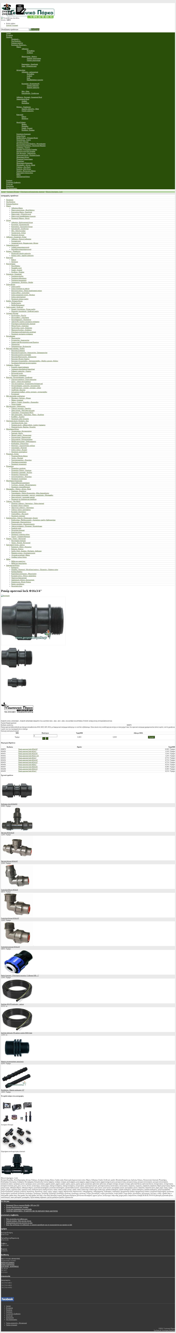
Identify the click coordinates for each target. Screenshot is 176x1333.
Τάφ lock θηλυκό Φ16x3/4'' (9, 861)
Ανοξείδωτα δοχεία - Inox (19, 423)
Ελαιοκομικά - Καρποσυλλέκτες (21, 522)
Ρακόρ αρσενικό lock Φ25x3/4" (28, 760)
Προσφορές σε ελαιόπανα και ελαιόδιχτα (23, 499)
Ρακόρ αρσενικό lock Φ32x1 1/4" (28, 756)
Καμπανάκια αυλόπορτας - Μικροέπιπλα (23, 574)
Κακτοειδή (9, 258)
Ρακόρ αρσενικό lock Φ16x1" (27, 771)
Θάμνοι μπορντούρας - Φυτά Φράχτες (23, 210)
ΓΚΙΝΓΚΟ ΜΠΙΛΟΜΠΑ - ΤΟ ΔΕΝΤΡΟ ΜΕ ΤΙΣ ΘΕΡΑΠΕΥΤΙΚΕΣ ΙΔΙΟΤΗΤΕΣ (32, 1211)
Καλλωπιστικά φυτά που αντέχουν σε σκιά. (19, 1223)
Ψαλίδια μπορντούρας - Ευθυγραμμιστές (23, 441)
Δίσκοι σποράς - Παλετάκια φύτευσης (23, 410)
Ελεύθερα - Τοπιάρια (17, 272)
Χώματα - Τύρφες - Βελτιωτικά (16, 539)
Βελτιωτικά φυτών (17, 373)
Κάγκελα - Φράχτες (17, 549)
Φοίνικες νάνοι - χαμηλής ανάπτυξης (22, 255)
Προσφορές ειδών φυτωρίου (20, 419)
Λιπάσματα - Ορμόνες (13, 365)
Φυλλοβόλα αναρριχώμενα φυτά (21, 249)
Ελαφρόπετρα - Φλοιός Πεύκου (21, 582)
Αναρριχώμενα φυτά (12, 245)
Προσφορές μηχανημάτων (19, 452)
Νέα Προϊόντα (10, 202)
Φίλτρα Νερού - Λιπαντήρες (20, 326)
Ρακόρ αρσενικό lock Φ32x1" (27, 751)
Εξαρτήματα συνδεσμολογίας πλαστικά (32, 192)
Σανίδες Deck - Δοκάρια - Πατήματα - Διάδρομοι (26, 551)
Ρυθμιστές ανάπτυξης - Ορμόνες (21, 371)
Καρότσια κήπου (16, 532)
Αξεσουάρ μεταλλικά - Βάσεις (20, 555)
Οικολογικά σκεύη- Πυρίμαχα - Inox (17, 421)
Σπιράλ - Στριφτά (16, 270)
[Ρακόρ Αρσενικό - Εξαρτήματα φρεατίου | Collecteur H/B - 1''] (17, 974)
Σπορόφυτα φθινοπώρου (18, 278)
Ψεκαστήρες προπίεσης (18, 468)
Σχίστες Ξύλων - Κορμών (19, 450)
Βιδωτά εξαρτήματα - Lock (54, 192)
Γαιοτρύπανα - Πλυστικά (19, 448)
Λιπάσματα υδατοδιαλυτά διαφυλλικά (23, 369)
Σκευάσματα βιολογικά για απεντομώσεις (23, 363)
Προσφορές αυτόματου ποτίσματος (22, 334)
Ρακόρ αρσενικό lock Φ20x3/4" (28, 767)
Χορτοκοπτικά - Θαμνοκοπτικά (21, 437)
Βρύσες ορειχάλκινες (17, 584)
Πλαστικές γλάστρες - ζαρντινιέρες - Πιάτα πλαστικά (27, 503)
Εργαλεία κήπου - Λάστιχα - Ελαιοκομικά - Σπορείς (22, 518)
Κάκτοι (13, 260)
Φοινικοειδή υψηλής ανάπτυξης (21, 253)
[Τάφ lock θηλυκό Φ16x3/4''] (17, 859)
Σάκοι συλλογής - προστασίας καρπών (23, 497)
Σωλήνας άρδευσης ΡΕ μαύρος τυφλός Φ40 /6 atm (16, 1033)
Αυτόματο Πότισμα (13, 192)
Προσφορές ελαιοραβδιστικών (20, 487)
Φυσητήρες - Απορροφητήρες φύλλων (23, 446)
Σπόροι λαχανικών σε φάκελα (20, 289)
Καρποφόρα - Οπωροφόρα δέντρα (21, 227)
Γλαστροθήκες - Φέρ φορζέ (19, 514)
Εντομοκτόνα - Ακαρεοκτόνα (20, 340)
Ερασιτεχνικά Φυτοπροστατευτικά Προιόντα (25, 342)
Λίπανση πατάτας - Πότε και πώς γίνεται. (18, 1221)
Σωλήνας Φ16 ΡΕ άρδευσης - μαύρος (12, 1004)
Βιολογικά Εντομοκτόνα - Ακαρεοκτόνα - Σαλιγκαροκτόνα (29, 353)
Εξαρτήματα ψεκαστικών (19, 462)
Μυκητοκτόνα (15, 338)
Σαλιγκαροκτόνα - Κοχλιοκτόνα (21, 346)
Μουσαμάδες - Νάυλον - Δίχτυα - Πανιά (18, 489)
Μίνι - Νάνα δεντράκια (18, 231)
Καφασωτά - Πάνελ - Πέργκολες (21, 547)
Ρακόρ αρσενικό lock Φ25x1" (27, 758)
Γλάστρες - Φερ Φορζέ (13, 501)
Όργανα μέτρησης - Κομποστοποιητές (23, 524)
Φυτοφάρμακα (10, 336)
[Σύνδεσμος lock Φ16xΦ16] (17, 802)
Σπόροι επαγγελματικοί (18, 297)
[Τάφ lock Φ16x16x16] (17, 831)
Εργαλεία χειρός (16, 528)
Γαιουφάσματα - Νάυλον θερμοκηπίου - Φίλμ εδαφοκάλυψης (30, 493)
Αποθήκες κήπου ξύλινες (19, 557)
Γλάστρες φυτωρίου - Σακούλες (21, 408)
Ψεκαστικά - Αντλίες (12, 454)
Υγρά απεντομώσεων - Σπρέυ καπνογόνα (23, 379)
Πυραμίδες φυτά (16, 268)
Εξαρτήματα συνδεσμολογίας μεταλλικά (23, 332)
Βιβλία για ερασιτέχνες (18, 561)
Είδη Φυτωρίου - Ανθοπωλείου (15, 406)
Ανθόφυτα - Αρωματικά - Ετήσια (16, 237)
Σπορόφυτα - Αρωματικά (14, 274)
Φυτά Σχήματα (10, 264)
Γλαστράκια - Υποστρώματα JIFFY (22, 412)
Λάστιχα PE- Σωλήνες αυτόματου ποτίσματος (25, 322)
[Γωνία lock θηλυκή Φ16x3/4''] (17, 916)
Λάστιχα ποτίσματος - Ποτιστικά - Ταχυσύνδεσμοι (26, 526)
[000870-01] (17, 669)
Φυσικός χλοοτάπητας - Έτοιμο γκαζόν (23, 309)
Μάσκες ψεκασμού (17, 400)
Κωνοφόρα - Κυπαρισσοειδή (20, 224)
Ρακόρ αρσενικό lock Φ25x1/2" (28, 762)
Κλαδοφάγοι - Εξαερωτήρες (20, 443)
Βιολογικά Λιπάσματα (18, 350)
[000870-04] (17, 719)
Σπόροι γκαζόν (15, 286)
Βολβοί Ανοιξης (16, 303)
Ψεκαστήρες (10, 466)
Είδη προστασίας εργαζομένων (15, 396)
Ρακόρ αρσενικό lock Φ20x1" (27, 764)
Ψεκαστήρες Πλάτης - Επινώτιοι (21, 470)
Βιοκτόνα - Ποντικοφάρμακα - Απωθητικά (19, 377)
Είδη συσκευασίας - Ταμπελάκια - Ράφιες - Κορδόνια (27, 415)
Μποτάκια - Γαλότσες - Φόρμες (21, 398)
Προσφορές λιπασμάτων (18, 375)
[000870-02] (17, 694)
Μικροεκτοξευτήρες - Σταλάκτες (21, 330)
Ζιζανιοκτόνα (15, 344)
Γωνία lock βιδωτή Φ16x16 (9, 890)
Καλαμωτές (15, 567)
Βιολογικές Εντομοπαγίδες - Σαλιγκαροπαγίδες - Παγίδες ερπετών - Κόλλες (34, 361)
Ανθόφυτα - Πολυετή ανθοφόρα (21, 239)
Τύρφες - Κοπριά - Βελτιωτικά (20, 543)
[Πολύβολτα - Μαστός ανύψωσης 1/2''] (17, 1088)
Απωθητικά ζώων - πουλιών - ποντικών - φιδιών (26, 388)
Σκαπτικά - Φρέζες (17, 433)
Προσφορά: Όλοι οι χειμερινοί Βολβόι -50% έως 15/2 (22, 1205)
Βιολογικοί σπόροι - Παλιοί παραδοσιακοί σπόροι (26, 291)
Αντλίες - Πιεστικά (17, 458)
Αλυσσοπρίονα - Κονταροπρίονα (21, 431)
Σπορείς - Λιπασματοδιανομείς (20, 536)
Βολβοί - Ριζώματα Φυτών (14, 301)
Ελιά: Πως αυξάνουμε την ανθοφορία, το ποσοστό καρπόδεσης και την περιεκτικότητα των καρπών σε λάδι (39, 1225)
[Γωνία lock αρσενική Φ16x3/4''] (17, 945)
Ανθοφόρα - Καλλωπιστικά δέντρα (22, 222)
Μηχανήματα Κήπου (12, 429)
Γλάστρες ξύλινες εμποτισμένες (21, 510)
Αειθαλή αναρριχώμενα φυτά (20, 247)
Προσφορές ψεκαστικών (18, 464)
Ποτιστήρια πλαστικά (17, 530)
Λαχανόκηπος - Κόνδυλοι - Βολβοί (22, 282)
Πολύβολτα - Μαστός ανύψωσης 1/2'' (12, 1090)
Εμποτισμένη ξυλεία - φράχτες (15, 545)
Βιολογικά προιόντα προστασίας (21, 355)
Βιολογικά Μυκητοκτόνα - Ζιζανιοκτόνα (23, 357)
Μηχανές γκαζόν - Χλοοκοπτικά (21, 435)
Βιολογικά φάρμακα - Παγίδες (15, 348)
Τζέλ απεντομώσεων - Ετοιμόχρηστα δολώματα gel (27, 384)
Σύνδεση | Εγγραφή (12, 25)
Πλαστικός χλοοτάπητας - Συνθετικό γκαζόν (25, 311)
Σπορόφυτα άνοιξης (17, 276)
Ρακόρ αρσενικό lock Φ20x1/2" (28, 769)
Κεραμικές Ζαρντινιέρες (18, 512)
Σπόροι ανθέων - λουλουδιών (20, 293)
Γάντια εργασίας (16, 404)
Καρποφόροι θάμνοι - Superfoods (21, 212)
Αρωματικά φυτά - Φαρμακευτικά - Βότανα (24, 243)
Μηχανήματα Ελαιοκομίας (14, 481)
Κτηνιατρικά (15, 394)
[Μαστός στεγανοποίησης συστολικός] (17, 1060)
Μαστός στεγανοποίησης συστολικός (12, 1061)
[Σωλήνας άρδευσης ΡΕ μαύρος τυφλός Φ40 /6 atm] (17, 1031)
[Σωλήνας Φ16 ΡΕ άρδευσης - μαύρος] (17, 1002)
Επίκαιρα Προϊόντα (12, 204)
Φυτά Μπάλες (15, 266)
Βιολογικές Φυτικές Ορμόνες (20, 359)
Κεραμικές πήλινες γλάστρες (20, 505)
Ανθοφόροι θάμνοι (17, 208)
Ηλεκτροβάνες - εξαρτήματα (20, 317)
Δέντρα (8, 220)
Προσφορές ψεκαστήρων (19, 479)
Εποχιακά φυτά (16, 241)
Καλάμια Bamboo (16, 572)
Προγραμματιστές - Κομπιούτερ (21, 319)
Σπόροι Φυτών (10, 284)
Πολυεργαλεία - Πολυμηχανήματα (21, 439)
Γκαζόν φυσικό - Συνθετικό (14, 307)
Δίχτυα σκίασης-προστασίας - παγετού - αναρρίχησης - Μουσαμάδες (32, 495)
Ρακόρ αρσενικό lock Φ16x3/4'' (28, 749)
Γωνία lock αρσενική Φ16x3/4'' (10, 947)
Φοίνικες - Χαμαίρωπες (13, 251)
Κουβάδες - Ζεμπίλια (17, 417)
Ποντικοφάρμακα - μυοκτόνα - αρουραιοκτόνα (25, 386)
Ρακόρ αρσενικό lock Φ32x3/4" (28, 754)
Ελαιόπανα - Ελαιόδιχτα (18, 491)
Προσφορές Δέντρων (17, 235)
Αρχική (3, 192)
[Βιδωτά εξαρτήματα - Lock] (17, 1176)
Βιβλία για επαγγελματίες (19, 563)
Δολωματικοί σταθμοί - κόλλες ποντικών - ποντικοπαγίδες (29, 392)
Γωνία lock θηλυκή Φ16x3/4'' (10, 918)
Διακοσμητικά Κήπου (12, 565)
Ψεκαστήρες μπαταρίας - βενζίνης (21, 472)
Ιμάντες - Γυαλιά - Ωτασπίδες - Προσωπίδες (25, 402)
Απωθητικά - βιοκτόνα (18, 390)
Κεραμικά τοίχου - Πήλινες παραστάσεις (23, 576)
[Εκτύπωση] (5, 596)
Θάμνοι (8, 206)
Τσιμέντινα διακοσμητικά (19, 578)
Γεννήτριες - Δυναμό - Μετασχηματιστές (23, 485)
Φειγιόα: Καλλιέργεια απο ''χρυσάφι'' (17, 1207)
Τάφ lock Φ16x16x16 (7, 833)
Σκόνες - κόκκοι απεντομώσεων (21, 381)
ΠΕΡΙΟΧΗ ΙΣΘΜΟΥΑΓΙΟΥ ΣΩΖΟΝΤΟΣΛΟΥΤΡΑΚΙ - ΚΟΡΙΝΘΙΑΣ (10, 1264)
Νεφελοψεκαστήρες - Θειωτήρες (21, 460)
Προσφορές (9, 200)
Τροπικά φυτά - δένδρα (18, 233)
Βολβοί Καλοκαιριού (17, 305)
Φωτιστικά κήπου (16, 586)
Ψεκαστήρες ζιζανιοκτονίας (19, 474)
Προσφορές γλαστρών (18, 516)
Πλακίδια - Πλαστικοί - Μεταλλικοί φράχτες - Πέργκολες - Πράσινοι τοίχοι (34, 569)
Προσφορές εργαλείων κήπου (20, 534)
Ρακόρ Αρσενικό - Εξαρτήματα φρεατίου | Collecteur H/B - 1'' (20, 975)
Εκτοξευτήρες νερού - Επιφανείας (21, 328)
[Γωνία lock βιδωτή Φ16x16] (17, 888)
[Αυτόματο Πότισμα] (17, 1123)
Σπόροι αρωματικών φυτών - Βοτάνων (23, 295)
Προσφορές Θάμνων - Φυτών (20, 218)
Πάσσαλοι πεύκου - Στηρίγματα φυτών (23, 553)
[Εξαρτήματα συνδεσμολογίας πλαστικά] (17, 1149)
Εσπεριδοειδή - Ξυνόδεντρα (19, 229)
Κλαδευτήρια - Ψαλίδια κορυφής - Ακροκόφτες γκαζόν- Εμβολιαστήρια (33, 520)
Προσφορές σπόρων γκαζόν (19, 299)
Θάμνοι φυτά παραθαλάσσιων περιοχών (23, 216)
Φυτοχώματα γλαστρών (18, 541)
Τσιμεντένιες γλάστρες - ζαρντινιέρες (22, 508)
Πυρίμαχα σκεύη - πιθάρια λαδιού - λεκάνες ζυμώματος (28, 425)
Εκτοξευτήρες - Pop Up (18, 315)
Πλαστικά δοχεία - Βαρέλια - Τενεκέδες (23, 427)
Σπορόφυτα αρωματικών (18, 280)
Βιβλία (8, 559)
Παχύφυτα (14, 262)
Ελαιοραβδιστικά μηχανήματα (20, 483)
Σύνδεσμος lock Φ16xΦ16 (9, 804)
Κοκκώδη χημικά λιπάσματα (20, 367)
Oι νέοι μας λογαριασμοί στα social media (19, 1209)
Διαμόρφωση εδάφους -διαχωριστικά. (22, 580)
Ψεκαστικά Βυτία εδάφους (19, 456)
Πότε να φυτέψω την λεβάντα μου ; (17, 1219)
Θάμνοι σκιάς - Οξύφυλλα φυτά (21, 214)
